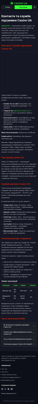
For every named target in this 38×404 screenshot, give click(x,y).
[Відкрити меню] (35, 7)
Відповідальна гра (7, 380)
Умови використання (8, 374)
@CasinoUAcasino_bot (22, 111)
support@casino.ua (24, 118)
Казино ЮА (5, 26)
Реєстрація (23, 7)
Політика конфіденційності (10, 377)
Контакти (4, 372)
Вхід (8, 7)
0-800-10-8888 (18, 127)
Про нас (4, 369)
